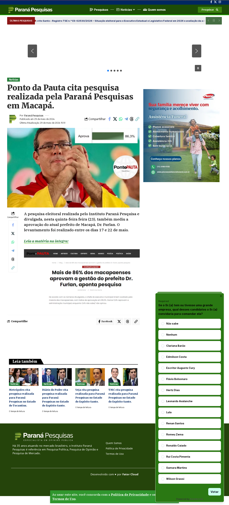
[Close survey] (221, 296)
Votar (215, 492)
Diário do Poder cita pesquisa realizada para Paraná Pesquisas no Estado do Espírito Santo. (55, 397)
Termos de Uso (63, 499)
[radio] (162, 323)
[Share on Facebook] (109, 119)
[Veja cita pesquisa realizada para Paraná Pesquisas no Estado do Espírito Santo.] (90, 377)
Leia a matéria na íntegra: (46, 240)
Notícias (13, 79)
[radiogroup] (189, 401)
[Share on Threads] (131, 119)
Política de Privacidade (130, 495)
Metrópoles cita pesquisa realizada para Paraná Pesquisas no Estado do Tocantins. (22, 397)
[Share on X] (115, 119)
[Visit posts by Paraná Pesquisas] (12, 119)
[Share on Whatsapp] (120, 119)
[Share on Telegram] (126, 119)
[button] (210, 10)
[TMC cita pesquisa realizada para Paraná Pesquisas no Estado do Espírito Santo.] (123, 377)
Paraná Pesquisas (33, 115)
